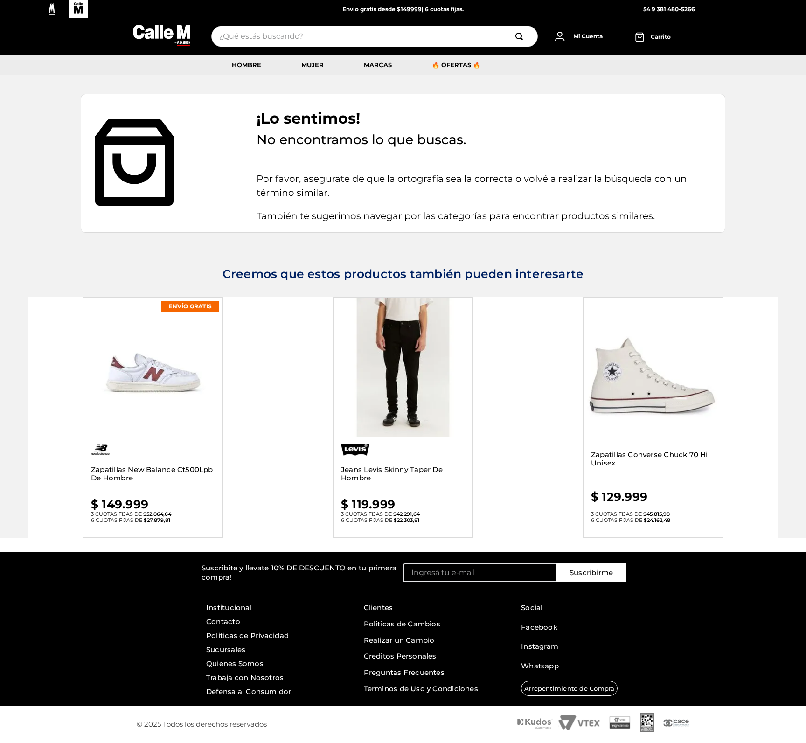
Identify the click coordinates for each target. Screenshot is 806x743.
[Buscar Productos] (522, 36)
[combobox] (374, 36)
